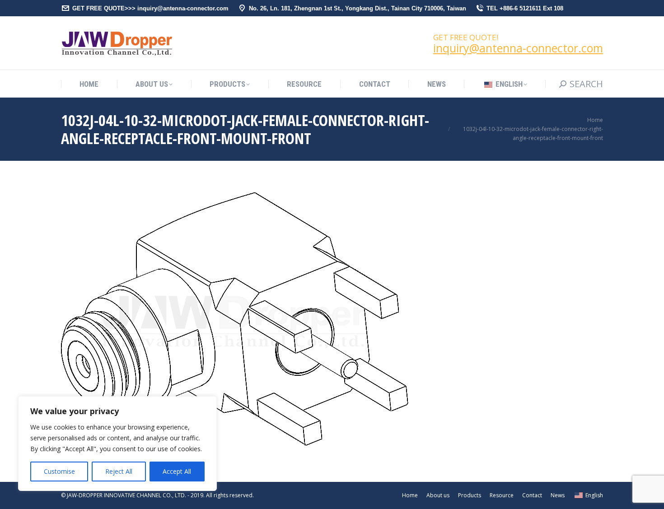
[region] (117, 443)
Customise (59, 471)
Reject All (118, 471)
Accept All (177, 471)
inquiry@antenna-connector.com (518, 48)
